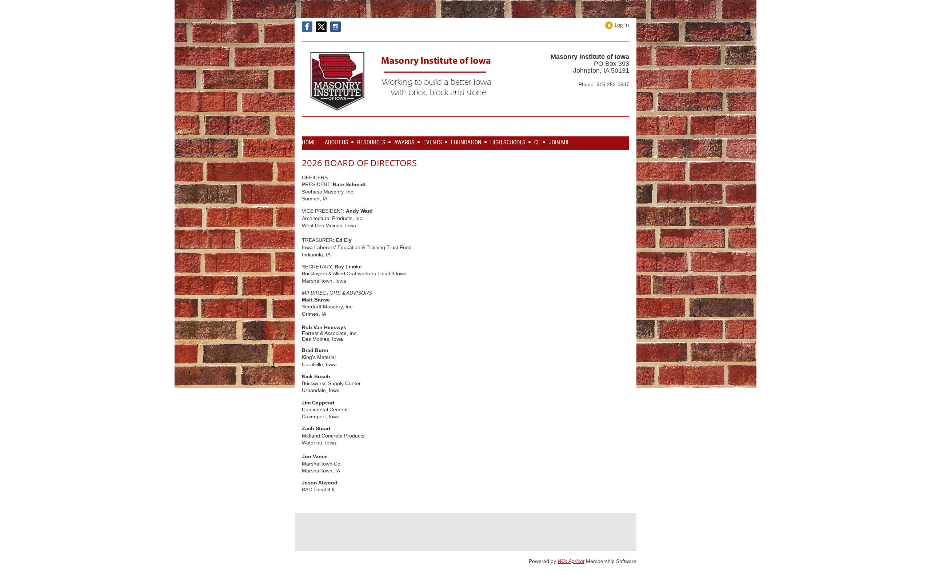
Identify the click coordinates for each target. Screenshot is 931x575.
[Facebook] (307, 26)
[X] (321, 26)
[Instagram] (335, 26)
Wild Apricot (571, 561)
